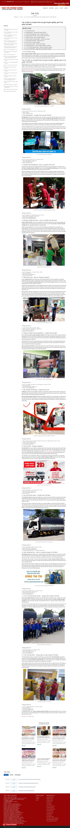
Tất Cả (6, 774)
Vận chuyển (17, 774)
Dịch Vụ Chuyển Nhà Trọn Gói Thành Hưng (11, 82)
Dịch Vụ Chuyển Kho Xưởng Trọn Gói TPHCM (11, 60)
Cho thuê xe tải (49, 803)
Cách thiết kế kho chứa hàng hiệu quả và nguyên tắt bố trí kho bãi (58, 739)
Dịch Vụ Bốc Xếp (49, 804)
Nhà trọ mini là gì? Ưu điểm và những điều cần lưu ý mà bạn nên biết (28, 739)
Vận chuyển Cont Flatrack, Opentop (11, 89)
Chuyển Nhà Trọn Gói (50, 797)
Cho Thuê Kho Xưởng (49, 812)
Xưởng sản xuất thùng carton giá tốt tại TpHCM (11, 30)
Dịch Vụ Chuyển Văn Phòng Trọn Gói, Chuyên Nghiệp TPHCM (10, 79)
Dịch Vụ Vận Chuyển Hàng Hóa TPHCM (10, 68)
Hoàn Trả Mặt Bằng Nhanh (50, 809)
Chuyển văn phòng (49, 798)
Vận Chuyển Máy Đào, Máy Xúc (10, 91)
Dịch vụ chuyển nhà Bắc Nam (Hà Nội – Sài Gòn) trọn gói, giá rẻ (11, 41)
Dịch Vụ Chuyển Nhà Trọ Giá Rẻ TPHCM (10, 76)
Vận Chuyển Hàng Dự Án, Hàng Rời (11, 84)
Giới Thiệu (51, 8)
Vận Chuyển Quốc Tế (49, 810)
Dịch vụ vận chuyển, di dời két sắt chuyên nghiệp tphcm (11, 36)
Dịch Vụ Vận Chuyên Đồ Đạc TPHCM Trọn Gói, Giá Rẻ (11, 33)
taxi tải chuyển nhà (49, 450)
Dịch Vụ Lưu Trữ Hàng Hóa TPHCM (11, 49)
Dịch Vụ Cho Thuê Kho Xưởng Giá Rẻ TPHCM (11, 52)
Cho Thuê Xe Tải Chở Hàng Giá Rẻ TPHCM (11, 73)
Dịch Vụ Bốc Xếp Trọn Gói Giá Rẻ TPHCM (11, 70)
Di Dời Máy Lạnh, (49, 815)
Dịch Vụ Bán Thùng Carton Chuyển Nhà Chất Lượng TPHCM (11, 44)
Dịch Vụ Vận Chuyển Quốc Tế (10, 54)
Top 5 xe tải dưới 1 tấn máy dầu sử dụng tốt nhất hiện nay (43, 759)
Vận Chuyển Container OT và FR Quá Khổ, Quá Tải (11, 87)
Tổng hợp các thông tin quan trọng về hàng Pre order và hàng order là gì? (28, 761)
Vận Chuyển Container (50, 816)
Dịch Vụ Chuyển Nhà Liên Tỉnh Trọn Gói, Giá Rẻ (11, 38)
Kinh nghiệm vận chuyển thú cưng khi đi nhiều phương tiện (43, 737)
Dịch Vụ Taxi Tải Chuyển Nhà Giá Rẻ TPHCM (11, 63)
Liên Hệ (66, 8)
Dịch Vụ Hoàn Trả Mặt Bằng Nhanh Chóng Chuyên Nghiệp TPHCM (11, 57)
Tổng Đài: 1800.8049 (11, 824)
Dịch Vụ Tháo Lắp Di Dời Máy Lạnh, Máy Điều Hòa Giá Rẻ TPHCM (11, 47)
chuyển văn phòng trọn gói (29, 70)
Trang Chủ (45, 8)
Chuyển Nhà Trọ (49, 801)
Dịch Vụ (56, 8)
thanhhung (25, 716)
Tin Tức (61, 8)
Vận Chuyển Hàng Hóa (50, 807)
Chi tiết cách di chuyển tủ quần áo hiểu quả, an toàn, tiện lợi (59, 760)
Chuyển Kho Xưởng (49, 800)
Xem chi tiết (24, 745)
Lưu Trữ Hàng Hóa (49, 813)
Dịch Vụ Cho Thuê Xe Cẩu (50, 806)
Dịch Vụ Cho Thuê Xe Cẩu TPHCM (11, 65)
